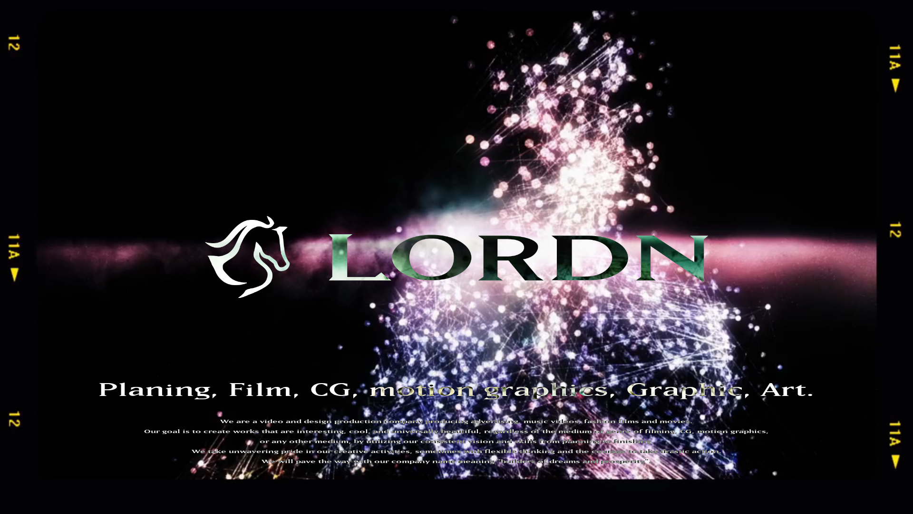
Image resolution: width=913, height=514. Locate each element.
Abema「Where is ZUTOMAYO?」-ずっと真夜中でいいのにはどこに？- (453, 16)
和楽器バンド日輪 (545, 30)
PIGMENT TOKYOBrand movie (642, 55)
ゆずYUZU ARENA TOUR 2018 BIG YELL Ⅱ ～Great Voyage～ (356, 76)
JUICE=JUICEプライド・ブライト (580, 16)
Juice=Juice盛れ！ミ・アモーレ (258, 3)
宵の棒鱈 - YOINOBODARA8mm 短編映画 (339, 63)
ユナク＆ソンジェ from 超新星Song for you (377, 43)
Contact (71, 315)
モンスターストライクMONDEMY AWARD (190, 36)
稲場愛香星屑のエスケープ (449, 10)
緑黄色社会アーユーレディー (669, 23)
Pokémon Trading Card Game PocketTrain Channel (342, 9)
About (63, 284)
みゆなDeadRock (351, 23)
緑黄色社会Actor (393, 30)
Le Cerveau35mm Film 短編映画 (631, 63)
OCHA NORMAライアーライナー (180, 3)
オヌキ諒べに (534, 36)
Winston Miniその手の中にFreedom (272, 43)
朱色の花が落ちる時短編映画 (708, 63)
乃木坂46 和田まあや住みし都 (566, 56)
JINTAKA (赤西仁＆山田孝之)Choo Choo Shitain (516, 50)
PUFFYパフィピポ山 (369, 50)
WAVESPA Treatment (173, 62)
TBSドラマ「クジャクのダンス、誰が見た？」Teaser (204, 10)
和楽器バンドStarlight (173, 30)
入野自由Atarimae (397, 23)
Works (63, 254)
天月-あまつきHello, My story (631, 43)
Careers (71, 345)
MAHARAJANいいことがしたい (272, 36)
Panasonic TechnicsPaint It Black (469, 29)
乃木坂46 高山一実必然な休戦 (420, 56)
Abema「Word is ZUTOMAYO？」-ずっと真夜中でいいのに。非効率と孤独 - (524, 3)
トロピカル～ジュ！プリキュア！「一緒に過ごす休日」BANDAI (214, 50)
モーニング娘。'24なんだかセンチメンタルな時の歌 (308, 16)
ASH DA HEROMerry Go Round (465, 22)
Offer (63, 330)
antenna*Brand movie (717, 55)
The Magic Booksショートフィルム (188, 70)
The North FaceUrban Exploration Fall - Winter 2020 (651, 29)
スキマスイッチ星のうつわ (315, 50)
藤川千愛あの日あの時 (492, 36)
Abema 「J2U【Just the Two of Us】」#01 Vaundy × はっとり (607, 70)
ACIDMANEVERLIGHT (422, 49)
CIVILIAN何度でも (383, 36)
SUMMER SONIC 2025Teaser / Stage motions (366, 2)
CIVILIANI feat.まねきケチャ (183, 43)
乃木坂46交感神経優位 (642, 3)
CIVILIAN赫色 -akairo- (294, 23)
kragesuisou (675, 9)
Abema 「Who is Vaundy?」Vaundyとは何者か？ (207, 76)
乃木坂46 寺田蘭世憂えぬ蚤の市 (493, 56)
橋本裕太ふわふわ (455, 43)
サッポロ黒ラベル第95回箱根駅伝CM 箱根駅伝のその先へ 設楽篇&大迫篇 (226, 56)
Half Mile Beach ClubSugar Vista (196, 15)
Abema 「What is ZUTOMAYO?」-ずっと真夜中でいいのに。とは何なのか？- (427, 70)
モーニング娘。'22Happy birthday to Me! (201, 23)
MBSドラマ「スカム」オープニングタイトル (439, 63)
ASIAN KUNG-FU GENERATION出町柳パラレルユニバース (692, 16)
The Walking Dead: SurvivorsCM (284, 69)
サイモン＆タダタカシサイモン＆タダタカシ (538, 63)
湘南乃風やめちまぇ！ (333, 36)
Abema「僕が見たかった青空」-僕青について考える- (541, 10)
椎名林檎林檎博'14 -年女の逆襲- (481, 76)
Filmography (85, 300)
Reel (60, 269)
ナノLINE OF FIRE (576, 36)
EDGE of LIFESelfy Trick (516, 42)
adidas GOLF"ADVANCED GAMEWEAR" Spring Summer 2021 (287, 29)
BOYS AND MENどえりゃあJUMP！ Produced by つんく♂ (675, 36)
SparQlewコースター (628, 10)
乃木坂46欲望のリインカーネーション (246, 63)
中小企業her (572, 43)
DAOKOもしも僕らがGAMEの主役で (622, 50)
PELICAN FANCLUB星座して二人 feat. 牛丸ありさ (572, 23)
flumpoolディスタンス (731, 23)
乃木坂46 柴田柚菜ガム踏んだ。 (347, 56)
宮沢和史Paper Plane (437, 36)
